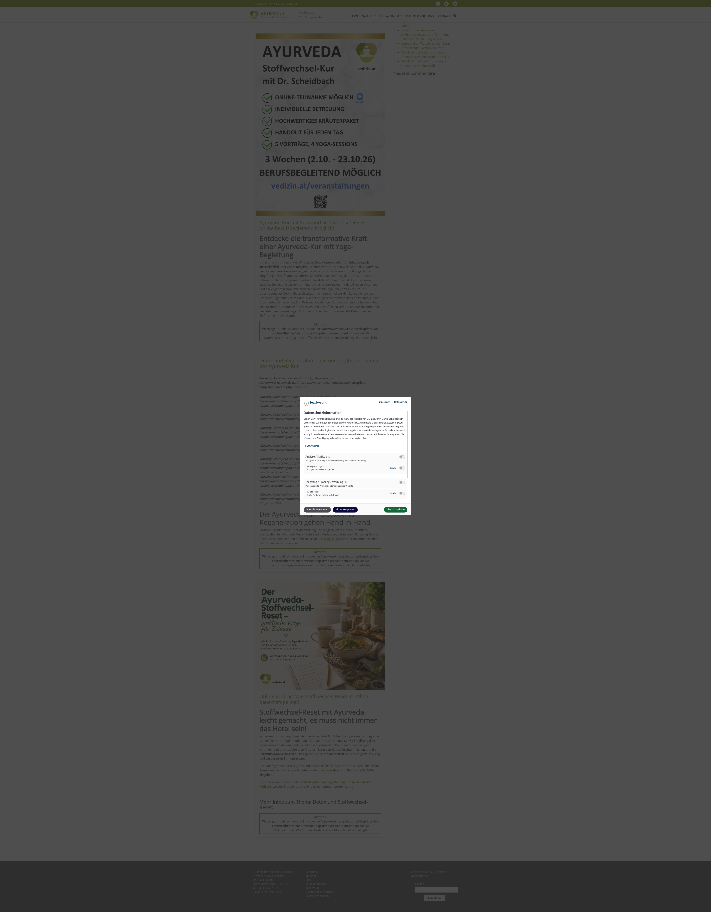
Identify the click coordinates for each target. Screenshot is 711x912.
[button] (401, 457)
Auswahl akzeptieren (317, 509)
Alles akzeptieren (396, 509)
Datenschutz (400, 402)
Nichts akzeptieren (345, 509)
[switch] (402, 457)
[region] (356, 457)
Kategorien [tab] (312, 446)
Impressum (384, 402)
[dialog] (355, 456)
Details (393, 468)
